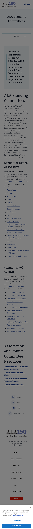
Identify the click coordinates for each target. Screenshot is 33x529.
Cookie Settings (16, 520)
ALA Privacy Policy (17, 515)
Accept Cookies (16, 525)
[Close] (31, 508)
